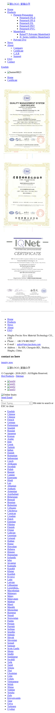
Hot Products (7, 376)
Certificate (18, 50)
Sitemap (20, 376)
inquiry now (7, 362)
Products (11, 12)
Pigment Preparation (23, 15)
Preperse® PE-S (27, 17)
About (10, 45)
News (10, 42)
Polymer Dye (19, 39)
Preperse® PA (26, 23)
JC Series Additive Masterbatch (35, 37)
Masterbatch (19, 31)
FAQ (9, 59)
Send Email (6, 397)
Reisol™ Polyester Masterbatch (35, 34)
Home (10, 9)
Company (18, 48)
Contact (11, 61)
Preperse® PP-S (27, 20)
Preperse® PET (27, 26)
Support (17, 56)
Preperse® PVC (27, 28)
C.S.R (16, 53)
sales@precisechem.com (29, 344)
